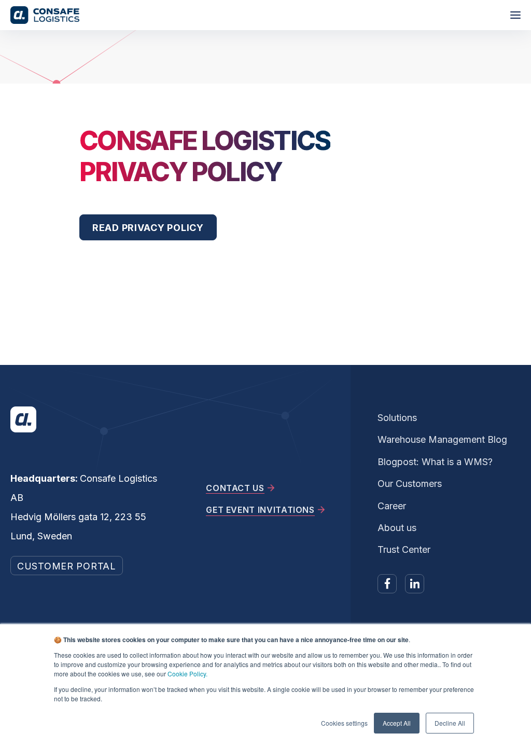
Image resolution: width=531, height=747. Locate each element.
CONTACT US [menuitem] (235, 488)
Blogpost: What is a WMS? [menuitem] (435, 461)
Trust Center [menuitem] (404, 549)
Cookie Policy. (187, 673)
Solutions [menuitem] (397, 417)
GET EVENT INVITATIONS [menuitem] (260, 510)
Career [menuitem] (392, 505)
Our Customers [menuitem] (410, 483)
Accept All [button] (397, 722)
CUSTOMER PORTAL (66, 566)
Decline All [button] (450, 722)
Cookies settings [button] (344, 722)
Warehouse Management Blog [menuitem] (442, 439)
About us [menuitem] (397, 527)
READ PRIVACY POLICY (148, 227)
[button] (515, 15)
